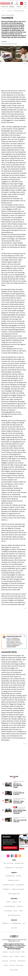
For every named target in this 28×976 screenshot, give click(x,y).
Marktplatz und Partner (13, 880)
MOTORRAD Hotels (10, 876)
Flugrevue (17, 956)
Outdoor (6, 965)
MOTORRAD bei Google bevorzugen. (13, 646)
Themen (21, 910)
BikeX (23, 952)
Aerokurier (5, 952)
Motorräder (11, 6)
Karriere (15, 910)
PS (9, 923)
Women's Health (14, 970)
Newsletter (18, 876)
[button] (14, 54)
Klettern (23, 956)
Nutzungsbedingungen (9, 906)
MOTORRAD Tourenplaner (9, 884)
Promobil (12, 965)
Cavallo (11, 956)
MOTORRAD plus (20, 884)
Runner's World (19, 965)
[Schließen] (24, 636)
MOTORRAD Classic (16, 923)
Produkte (17, 0)
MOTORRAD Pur (6, 889)
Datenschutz (20, 906)
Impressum (14, 902)
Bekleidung (19, 6)
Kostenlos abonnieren (10, 847)
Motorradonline (21, 961)
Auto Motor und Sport (14, 952)
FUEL (24, 923)
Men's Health (13, 961)
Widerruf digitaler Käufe (14, 893)
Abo (9, 0)
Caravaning (5, 956)
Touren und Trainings (8, 863)
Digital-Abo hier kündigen (18, 889)
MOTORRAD (4, 923)
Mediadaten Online (19, 863)
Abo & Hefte (14, 928)
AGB (20, 902)
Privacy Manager (8, 910)
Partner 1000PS (19, 867)
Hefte (13, 0)
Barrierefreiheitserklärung (14, 915)
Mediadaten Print (9, 867)
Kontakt (8, 902)
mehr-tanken (5, 961)
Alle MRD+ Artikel (4, 6)
